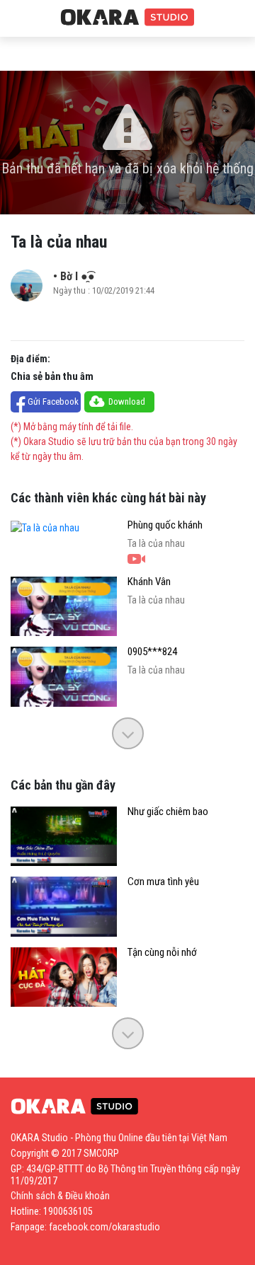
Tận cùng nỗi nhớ (162, 952)
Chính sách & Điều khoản (60, 1195)
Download (126, 401)
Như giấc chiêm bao (168, 812)
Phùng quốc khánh (165, 525)
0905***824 (152, 652)
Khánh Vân (149, 582)
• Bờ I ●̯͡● (74, 276)
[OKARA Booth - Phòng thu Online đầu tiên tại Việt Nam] (127, 17)
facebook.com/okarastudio (104, 1226)
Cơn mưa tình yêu (163, 882)
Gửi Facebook (53, 401)
